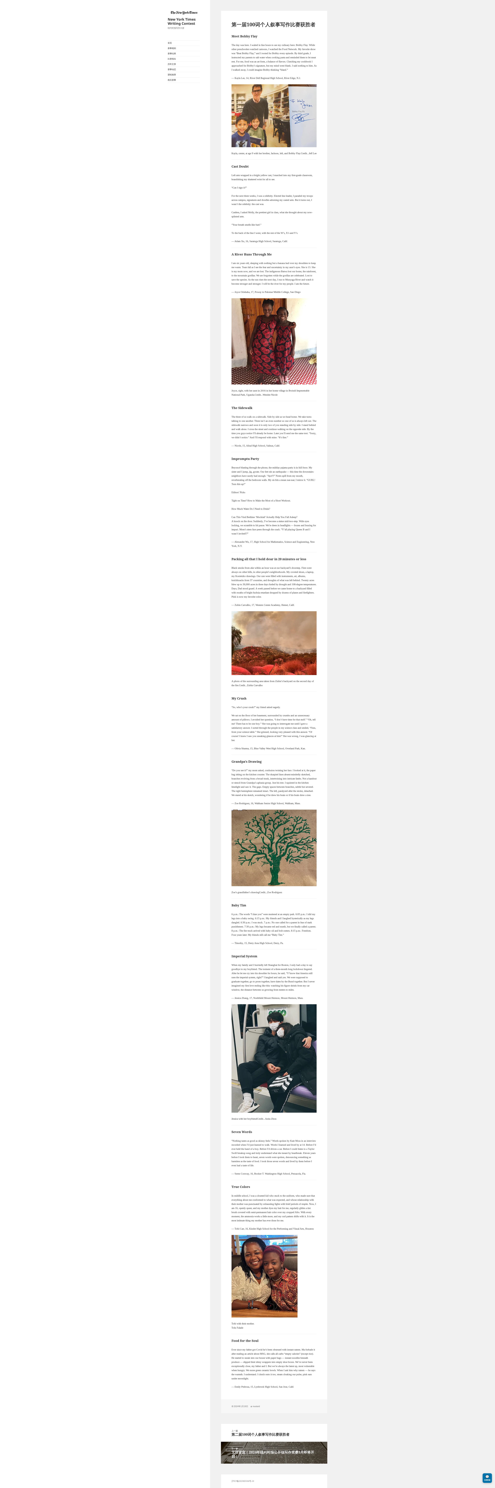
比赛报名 (172, 59)
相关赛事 (172, 80)
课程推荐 (172, 75)
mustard (256, 1406)
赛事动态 (172, 69)
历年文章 (172, 64)
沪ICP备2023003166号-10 (243, 1481)
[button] (487, 1478)
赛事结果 (172, 53)
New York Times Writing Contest (182, 21)
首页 (170, 43)
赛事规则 (172, 48)
